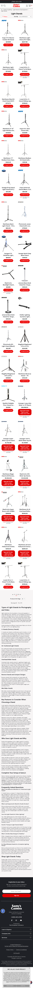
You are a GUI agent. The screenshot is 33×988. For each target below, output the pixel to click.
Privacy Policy (10, 949)
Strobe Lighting (8, 783)
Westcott (27, 651)
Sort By (16, 16)
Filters (5, 16)
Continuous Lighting (17, 783)
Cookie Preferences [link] (15, 944)
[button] (29, 968)
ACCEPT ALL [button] (23, 985)
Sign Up (16, 895)
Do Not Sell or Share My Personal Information (16, 946)
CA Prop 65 (17, 953)
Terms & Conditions (21, 949)
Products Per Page (15, 598)
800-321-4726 (17, 1)
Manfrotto (12, 777)
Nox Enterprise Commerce (17, 925)
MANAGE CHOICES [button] (10, 985)
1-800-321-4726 (16, 917)
